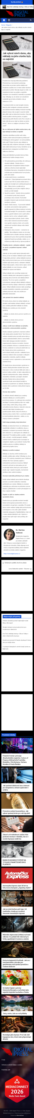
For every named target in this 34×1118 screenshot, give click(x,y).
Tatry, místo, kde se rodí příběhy (15, 1013)
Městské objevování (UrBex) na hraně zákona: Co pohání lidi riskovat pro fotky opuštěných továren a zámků (17, 937)
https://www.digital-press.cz (12, 553)
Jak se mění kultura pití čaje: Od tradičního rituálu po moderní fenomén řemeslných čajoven (15, 911)
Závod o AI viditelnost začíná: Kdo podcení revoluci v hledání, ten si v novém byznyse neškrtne (15, 837)
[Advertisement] (17, 593)
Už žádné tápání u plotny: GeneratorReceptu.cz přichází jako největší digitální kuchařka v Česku (16, 990)
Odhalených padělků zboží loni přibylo (16, 563)
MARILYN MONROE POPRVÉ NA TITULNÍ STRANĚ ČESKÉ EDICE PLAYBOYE (14, 862)
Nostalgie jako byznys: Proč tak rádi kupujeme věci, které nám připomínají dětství (17, 1037)
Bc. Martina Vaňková (20, 531)
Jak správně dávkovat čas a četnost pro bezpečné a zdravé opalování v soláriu (16, 788)
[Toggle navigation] (9, 20)
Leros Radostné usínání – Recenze (19, 569)
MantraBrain (20, 1115)
